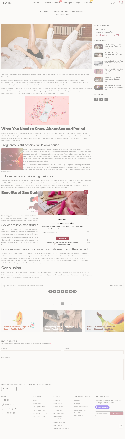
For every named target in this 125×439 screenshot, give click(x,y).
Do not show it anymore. (64, 244)
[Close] (86, 192)
